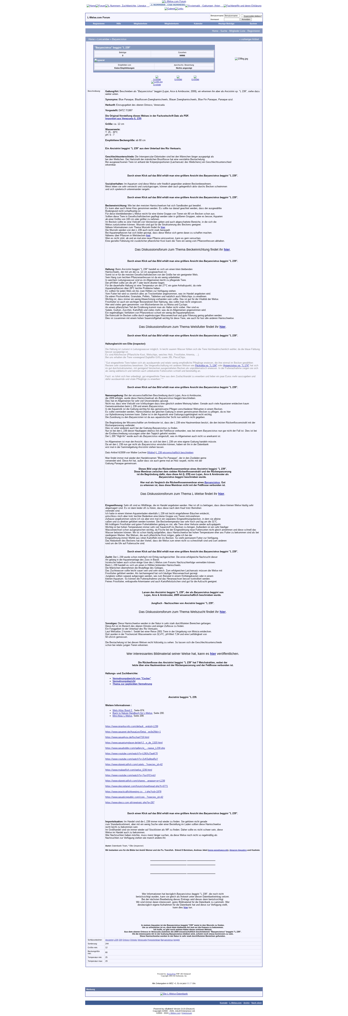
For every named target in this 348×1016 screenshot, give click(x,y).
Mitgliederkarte (172, 23)
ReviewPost (171, 974)
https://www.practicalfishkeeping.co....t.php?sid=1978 (133, 791)
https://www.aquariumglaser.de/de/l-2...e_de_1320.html (134, 742)
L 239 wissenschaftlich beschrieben (174, 452)
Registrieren (99, 23)
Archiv (246, 1003)
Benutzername (217, 16)
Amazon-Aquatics (238, 850)
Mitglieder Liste (237, 31)
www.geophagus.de (218, 850)
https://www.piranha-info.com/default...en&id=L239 (131, 726)
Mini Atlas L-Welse (122, 715)
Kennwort (215, 19)
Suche (223, 31)
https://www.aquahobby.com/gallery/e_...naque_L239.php (135, 748)
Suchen (253, 23)
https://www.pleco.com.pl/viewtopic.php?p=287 (129, 802)
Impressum (187, 1013)
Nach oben (256, 1003)
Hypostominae (153, 940)
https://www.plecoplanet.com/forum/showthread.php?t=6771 (136, 786)
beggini (176, 940)
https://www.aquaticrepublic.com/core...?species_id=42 (134, 797)
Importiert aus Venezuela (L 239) (123, 118)
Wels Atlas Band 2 (123, 710)
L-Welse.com (235, 1003)
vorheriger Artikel (250, 39)
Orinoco (126, 940)
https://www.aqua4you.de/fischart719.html (127, 737)
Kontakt (223, 1003)
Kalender (198, 23)
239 (120, 940)
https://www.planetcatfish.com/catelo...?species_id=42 (134, 764)
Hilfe (119, 23)
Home (215, 31)
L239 (116, 940)
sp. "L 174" (236, 365)
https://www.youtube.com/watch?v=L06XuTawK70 (131, 753)
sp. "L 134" (206, 365)
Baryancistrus (119, 39)
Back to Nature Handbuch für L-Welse (132, 713)
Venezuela (142, 940)
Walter (151, 452)
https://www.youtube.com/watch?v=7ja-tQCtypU (130, 775)
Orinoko (133, 940)
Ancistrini (109, 940)
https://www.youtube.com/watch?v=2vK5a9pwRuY (131, 759)
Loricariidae (103, 39)
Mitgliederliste (140, 23)
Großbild (157, 79)
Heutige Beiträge (226, 23)
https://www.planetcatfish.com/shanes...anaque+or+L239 (135, 780)
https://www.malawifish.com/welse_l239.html (128, 769)
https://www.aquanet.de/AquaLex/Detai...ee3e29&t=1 (133, 731)
